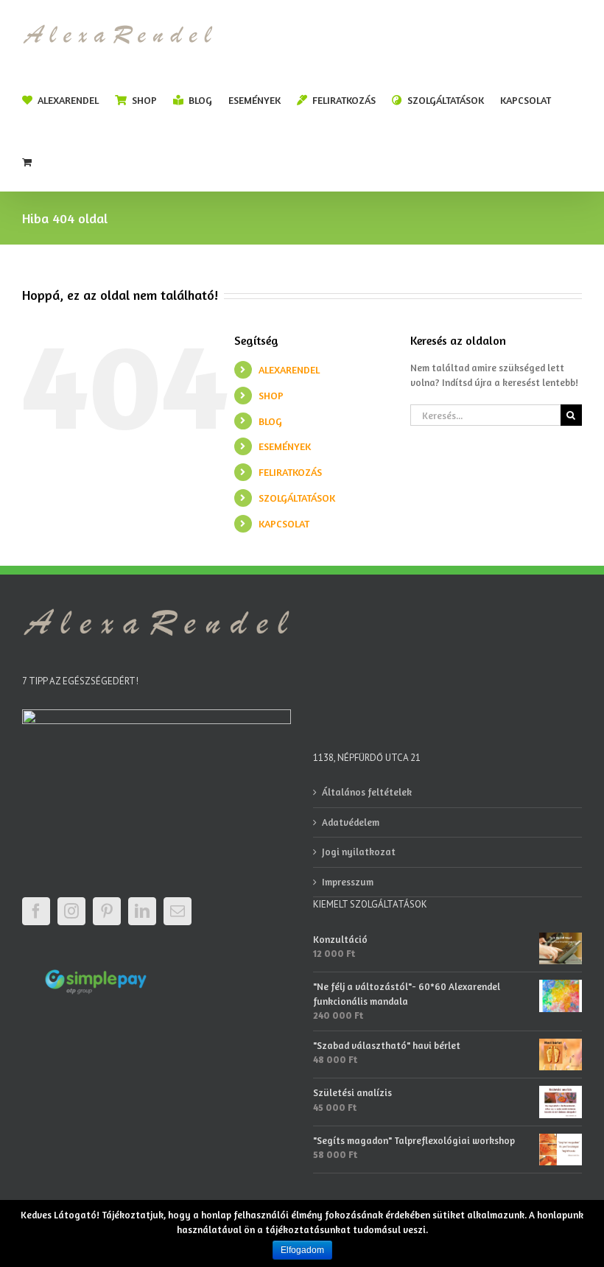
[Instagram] (71, 911)
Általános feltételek (367, 792)
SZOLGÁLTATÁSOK (297, 497)
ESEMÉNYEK (285, 446)
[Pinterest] (107, 911)
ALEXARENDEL (289, 369)
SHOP (271, 395)
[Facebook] (36, 911)
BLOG (270, 421)
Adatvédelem (350, 822)
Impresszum (347, 882)
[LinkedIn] (142, 911)
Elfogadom (302, 1250)
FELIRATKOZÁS (290, 472)
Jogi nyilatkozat (359, 851)
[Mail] (178, 911)
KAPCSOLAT (284, 523)
